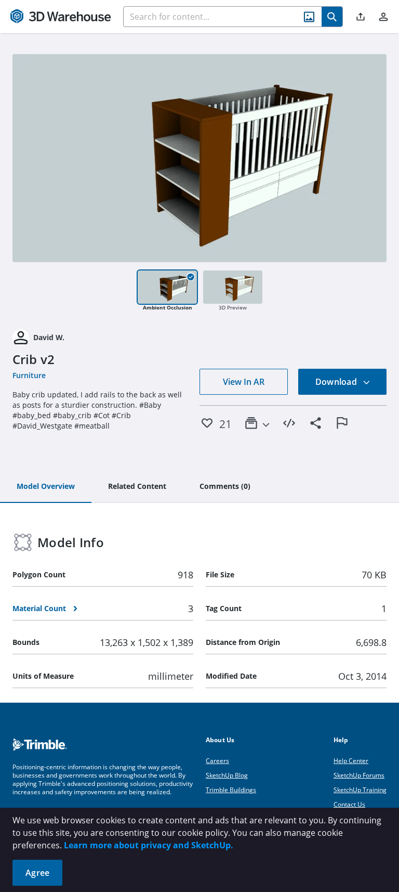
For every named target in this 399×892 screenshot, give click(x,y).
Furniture (29, 375)
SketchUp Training (360, 789)
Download (337, 381)
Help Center (351, 760)
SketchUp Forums (359, 775)
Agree (37, 872)
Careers (217, 760)
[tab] (45, 487)
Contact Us (349, 804)
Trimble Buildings (231, 789)
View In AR (243, 381)
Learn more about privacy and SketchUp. (148, 845)
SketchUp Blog (227, 775)
